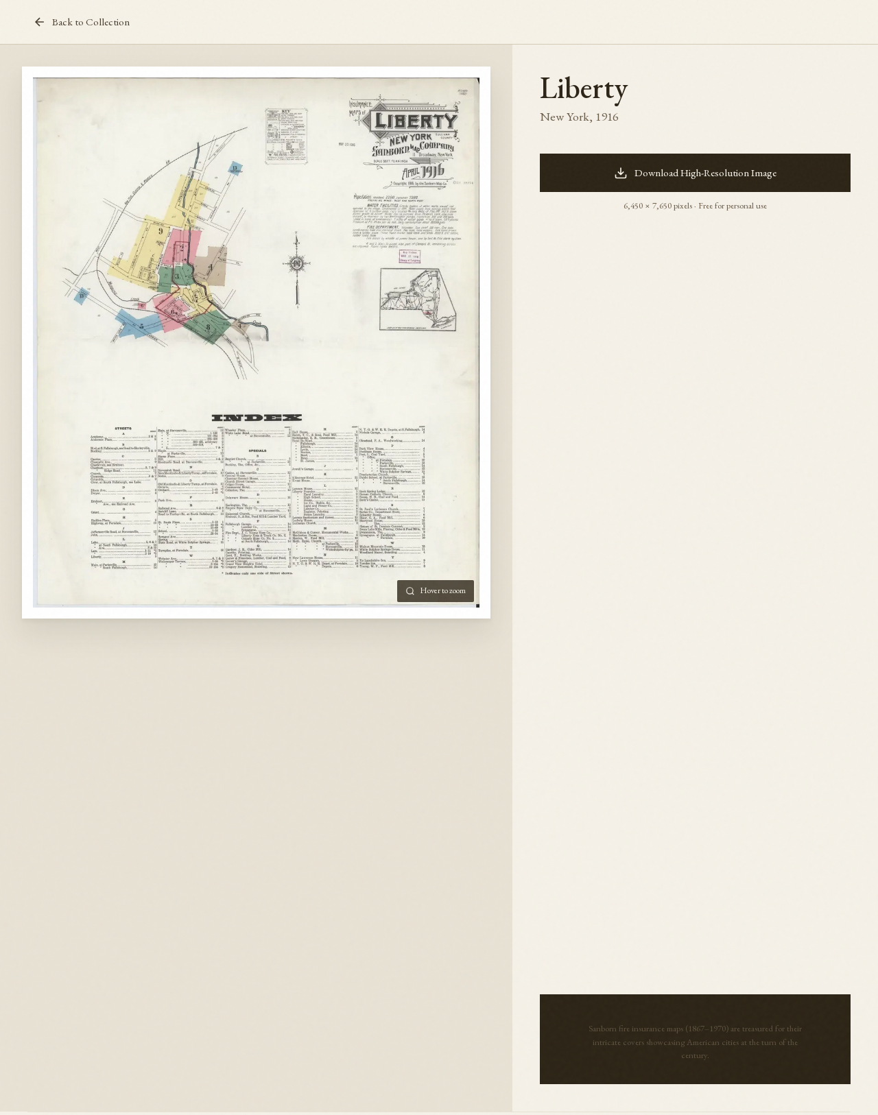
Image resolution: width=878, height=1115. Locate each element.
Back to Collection (91, 22)
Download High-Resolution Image (705, 173)
